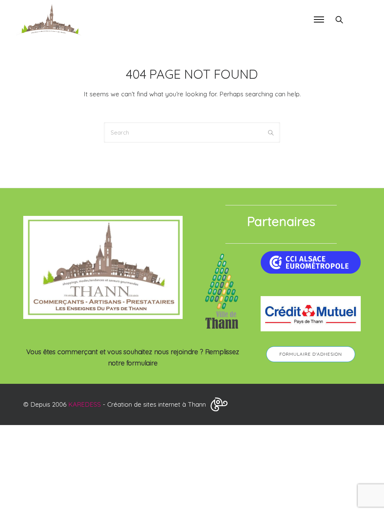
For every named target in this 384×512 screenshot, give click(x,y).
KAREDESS (84, 404)
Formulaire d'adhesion (310, 354)
